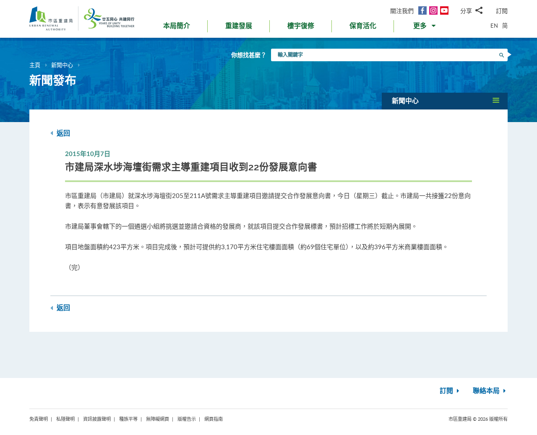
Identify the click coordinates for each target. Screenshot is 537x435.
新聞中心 (62, 65)
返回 (62, 133)
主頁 (34, 65)
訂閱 (502, 11)
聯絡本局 (487, 391)
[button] (425, 27)
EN (494, 25)
